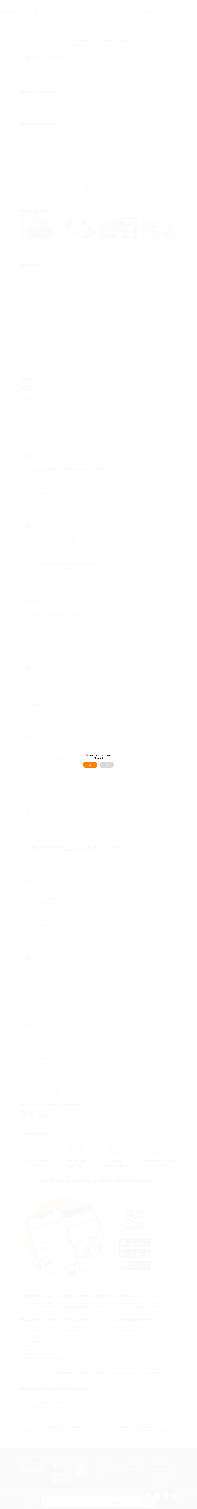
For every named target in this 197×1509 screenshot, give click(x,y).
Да (90, 765)
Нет (107, 765)
